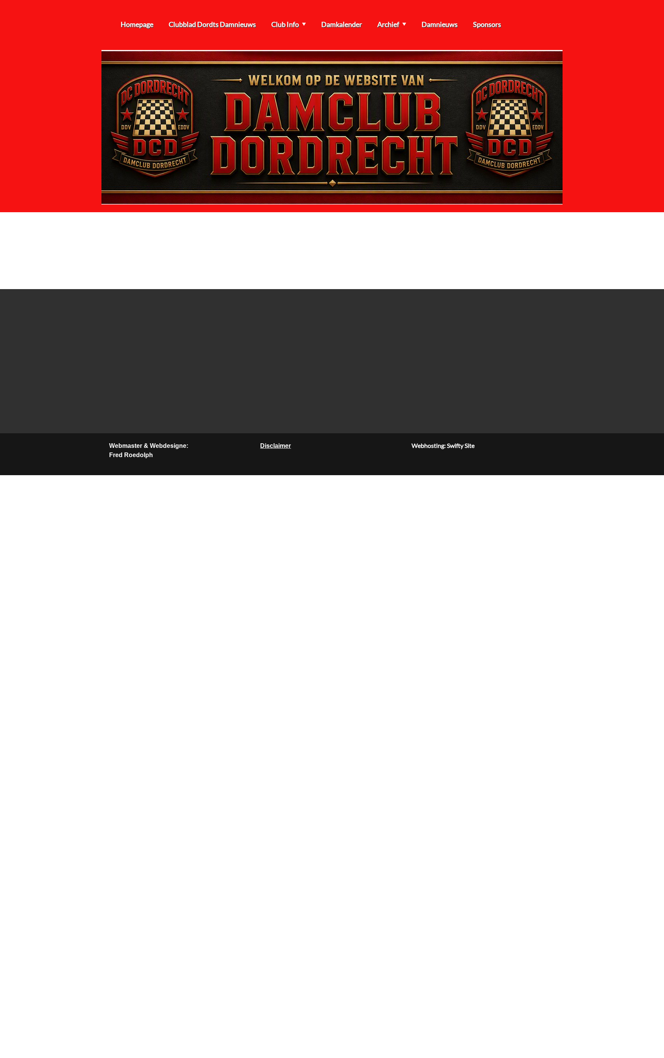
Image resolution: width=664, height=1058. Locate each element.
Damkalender (341, 24)
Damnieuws (440, 24)
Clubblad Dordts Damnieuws (212, 24)
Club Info (285, 24)
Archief (388, 24)
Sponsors (487, 24)
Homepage (137, 24)
